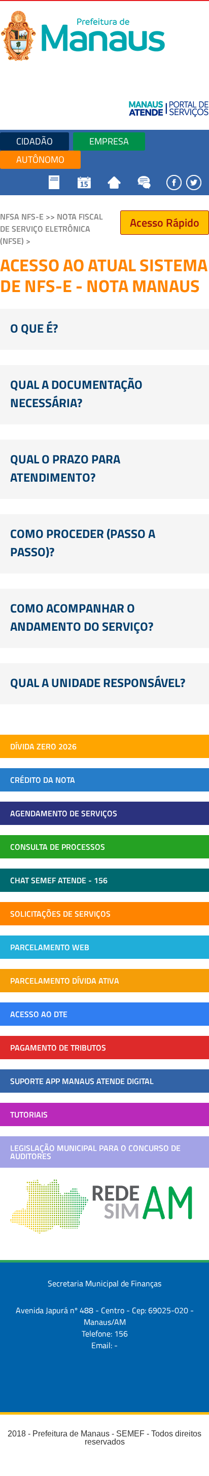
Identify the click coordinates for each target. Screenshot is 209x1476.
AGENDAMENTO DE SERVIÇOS (63, 813)
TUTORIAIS (29, 1114)
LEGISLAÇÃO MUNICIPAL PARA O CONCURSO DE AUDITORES (95, 1152)
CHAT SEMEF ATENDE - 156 (59, 880)
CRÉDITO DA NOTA (42, 780)
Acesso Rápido (164, 222)
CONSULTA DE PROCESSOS (57, 847)
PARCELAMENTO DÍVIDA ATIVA (64, 981)
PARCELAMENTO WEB (49, 947)
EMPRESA (109, 141)
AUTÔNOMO (40, 159)
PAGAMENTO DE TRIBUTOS (58, 1047)
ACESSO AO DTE (38, 1014)
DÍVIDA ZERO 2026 (43, 746)
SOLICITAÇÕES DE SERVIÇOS (60, 914)
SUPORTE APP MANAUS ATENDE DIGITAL (82, 1081)
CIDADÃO (34, 141)
